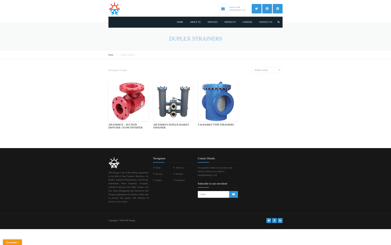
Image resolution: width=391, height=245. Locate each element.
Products (230, 22)
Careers (247, 22)
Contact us (265, 22)
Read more (128, 101)
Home (180, 22)
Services (213, 22)
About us (195, 22)
